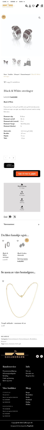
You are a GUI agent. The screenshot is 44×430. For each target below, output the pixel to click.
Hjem (5, 74)
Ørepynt (16, 74)
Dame (4, 1)
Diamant (11, 344)
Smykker (10, 74)
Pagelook (30, 426)
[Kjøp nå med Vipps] (26, 173)
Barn (21, 1)
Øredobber (33, 339)
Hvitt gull (18, 344)
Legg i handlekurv (10, 165)
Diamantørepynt (25, 74)
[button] (42, 5)
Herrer (12, 1)
